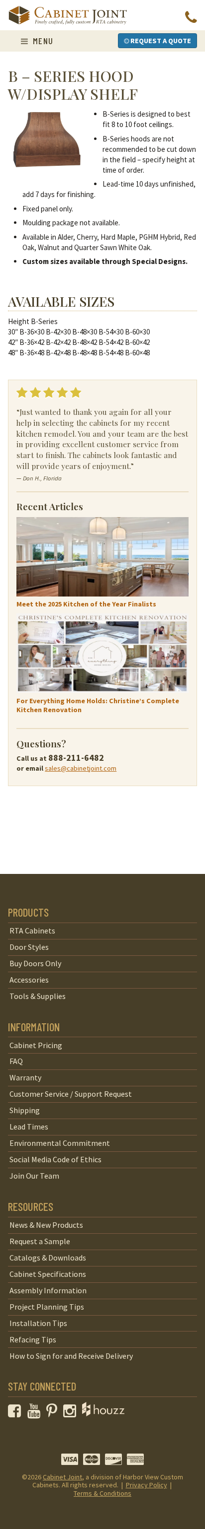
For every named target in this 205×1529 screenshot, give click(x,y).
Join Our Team (34, 1176)
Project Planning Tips (46, 1307)
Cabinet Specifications (47, 1274)
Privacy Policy (146, 1484)
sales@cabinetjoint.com (80, 768)
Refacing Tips (32, 1339)
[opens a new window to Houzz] (103, 1413)
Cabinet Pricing (35, 1045)
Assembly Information (48, 1290)
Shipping (24, 1110)
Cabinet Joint (62, 1476)
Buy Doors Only (35, 963)
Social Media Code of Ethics (55, 1159)
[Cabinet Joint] (67, 16)
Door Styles (29, 947)
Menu (41, 40)
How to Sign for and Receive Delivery (71, 1356)
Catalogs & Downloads (47, 1258)
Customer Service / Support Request (70, 1094)
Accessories (29, 980)
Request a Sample (39, 1241)
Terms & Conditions (102, 1493)
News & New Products (46, 1225)
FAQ (16, 1061)
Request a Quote (160, 40)
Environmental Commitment (59, 1143)
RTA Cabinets (32, 930)
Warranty (25, 1077)
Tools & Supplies (37, 996)
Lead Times (28, 1126)
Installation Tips (38, 1323)
